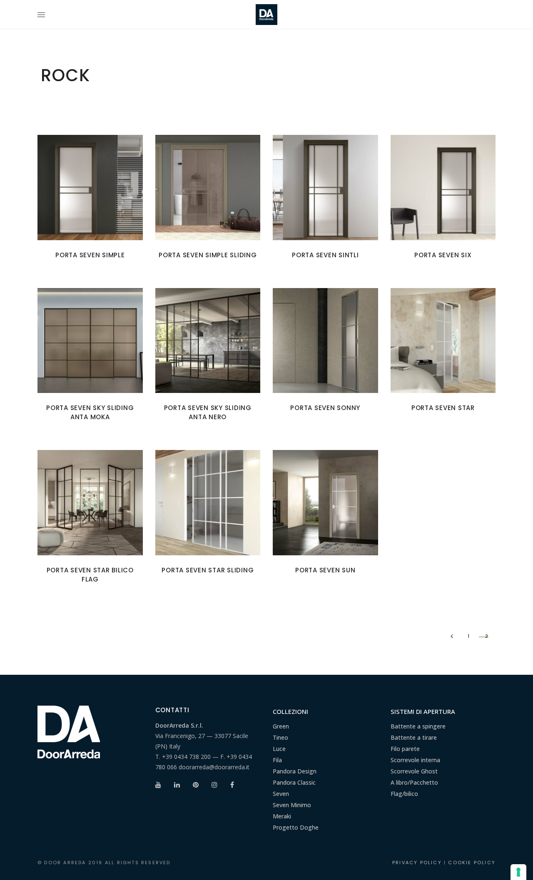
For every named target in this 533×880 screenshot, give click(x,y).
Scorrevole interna (415, 760)
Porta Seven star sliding (208, 570)
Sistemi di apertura (423, 711)
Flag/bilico (404, 794)
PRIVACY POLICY (417, 862)
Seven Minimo (292, 805)
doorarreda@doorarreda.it (214, 767)
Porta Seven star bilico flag (90, 575)
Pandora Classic (294, 782)
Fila (277, 760)
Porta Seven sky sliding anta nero (208, 412)
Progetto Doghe (296, 827)
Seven (281, 794)
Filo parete (405, 749)
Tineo (280, 737)
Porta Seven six (442, 255)
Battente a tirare (414, 737)
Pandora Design (294, 771)
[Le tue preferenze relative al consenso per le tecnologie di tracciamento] (518, 872)
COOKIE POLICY (472, 862)
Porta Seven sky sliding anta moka (90, 412)
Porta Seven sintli (325, 255)
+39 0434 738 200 (186, 757)
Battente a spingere (418, 726)
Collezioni (290, 711)
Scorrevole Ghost (414, 771)
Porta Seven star (443, 407)
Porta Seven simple (90, 255)
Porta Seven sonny (325, 407)
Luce (279, 749)
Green (281, 726)
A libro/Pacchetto (414, 782)
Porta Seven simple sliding (208, 255)
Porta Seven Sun (325, 570)
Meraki (282, 816)
